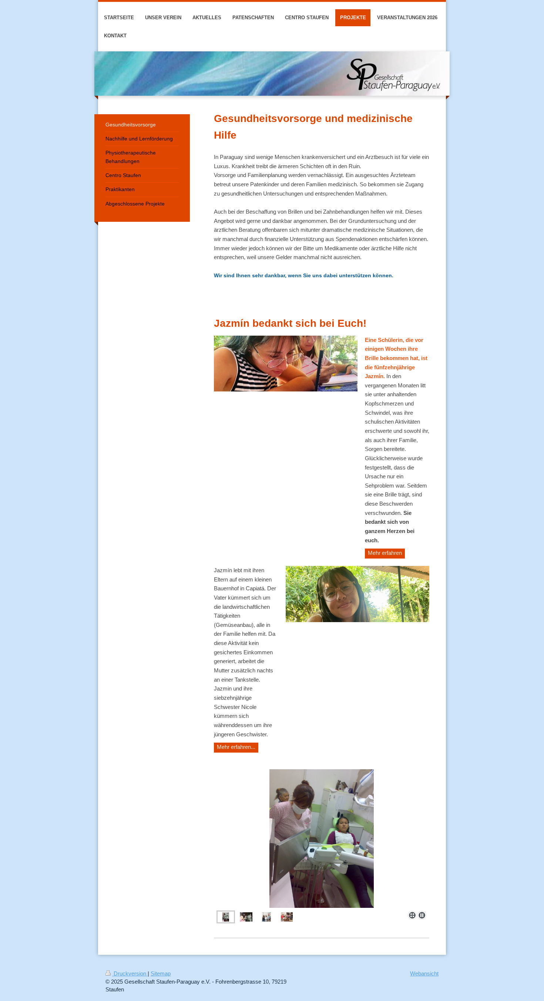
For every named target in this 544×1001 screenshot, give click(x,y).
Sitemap (161, 973)
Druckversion (130, 973)
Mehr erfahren (385, 553)
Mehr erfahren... (236, 747)
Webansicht (424, 973)
